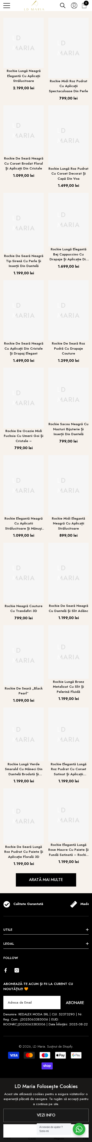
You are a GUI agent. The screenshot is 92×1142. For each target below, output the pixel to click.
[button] (62, 5)
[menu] (6, 5)
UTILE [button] (7, 929)
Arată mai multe (46, 880)
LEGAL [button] (8, 943)
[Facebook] (5, 970)
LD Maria (39, 1046)
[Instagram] (16, 970)
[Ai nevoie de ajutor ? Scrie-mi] (79, 1129)
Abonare (75, 1003)
